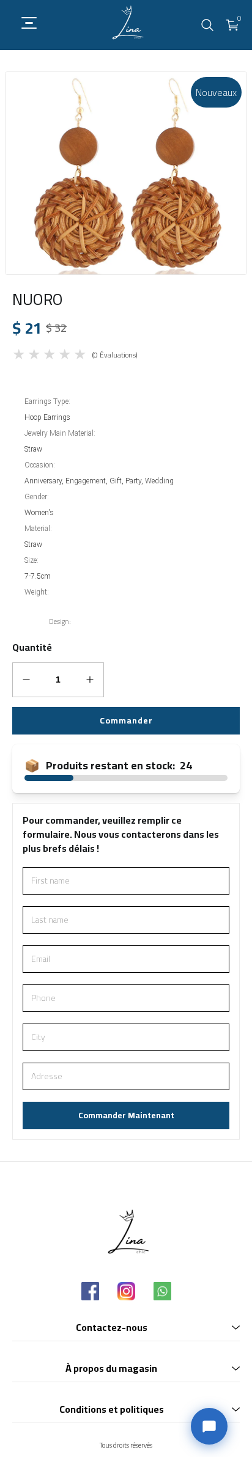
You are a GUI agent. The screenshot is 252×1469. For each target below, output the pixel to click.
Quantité (32, 647)
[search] (207, 25)
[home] (126, 25)
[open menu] (24, 23)
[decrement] (26, 679)
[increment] (90, 679)
